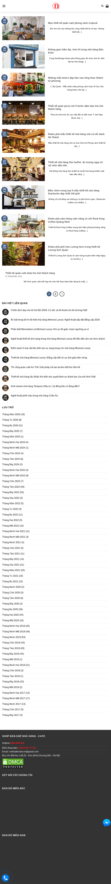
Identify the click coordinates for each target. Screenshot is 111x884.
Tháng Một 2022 (10, 526)
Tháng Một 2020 (10, 620)
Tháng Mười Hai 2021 (13, 531)
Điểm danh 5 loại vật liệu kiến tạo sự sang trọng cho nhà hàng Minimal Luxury (50, 348)
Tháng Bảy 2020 (10, 603)
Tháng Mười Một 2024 (13, 447)
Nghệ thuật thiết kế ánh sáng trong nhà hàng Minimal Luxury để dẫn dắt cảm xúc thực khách (58, 339)
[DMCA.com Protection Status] (13, 763)
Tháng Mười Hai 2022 (13, 470)
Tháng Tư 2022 (10, 509)
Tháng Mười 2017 (11, 704)
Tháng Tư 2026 (10, 420)
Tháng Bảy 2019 (10, 654)
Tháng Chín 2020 (11, 592)
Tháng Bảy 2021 (10, 559)
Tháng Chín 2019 (11, 642)
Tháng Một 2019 (10, 659)
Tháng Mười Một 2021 (13, 537)
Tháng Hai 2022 (10, 520)
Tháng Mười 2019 (11, 637)
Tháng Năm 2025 (11, 436)
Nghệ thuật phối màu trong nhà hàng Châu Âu (34, 395)
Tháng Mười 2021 (11, 542)
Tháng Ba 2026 (10, 425)
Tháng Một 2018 (10, 687)
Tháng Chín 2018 (11, 670)
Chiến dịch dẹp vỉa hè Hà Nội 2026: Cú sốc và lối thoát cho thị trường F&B (49, 310)
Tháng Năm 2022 (11, 503)
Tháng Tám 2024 (11, 459)
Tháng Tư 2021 (10, 576)
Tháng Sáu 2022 (10, 498)
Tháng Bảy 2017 (10, 715)
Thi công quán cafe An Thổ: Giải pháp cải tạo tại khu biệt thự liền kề (45, 367)
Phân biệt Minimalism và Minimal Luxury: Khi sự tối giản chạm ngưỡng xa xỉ (50, 329)
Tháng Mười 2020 (11, 587)
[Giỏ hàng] (107, 6)
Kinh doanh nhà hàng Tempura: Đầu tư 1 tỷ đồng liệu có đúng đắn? (45, 386)
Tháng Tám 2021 (11, 553)
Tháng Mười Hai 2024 (13, 442)
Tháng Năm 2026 (11, 414)
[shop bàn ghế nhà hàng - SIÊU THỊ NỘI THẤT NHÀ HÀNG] (55, 6)
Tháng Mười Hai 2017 (13, 693)
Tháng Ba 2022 (10, 514)
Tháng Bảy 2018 (10, 681)
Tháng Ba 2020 (10, 609)
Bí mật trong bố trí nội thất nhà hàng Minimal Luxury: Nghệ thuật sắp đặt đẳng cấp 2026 (55, 319)
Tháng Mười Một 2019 (13, 631)
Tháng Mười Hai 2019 (13, 626)
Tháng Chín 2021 (11, 548)
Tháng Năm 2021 (11, 570)
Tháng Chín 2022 (11, 481)
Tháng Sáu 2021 (10, 565)
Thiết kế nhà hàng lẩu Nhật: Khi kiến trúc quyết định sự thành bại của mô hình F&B (53, 376)
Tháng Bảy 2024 (10, 464)
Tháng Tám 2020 (11, 598)
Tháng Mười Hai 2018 (13, 665)
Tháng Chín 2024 (11, 453)
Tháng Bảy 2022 (10, 492)
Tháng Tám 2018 (11, 676)
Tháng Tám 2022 (11, 487)
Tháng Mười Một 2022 (13, 475)
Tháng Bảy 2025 (10, 431)
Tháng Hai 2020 (10, 615)
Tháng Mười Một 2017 (13, 698)
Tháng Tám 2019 (11, 648)
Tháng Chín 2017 (11, 709)
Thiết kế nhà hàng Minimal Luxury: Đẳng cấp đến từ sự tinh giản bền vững (49, 357)
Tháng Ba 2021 (10, 581)
